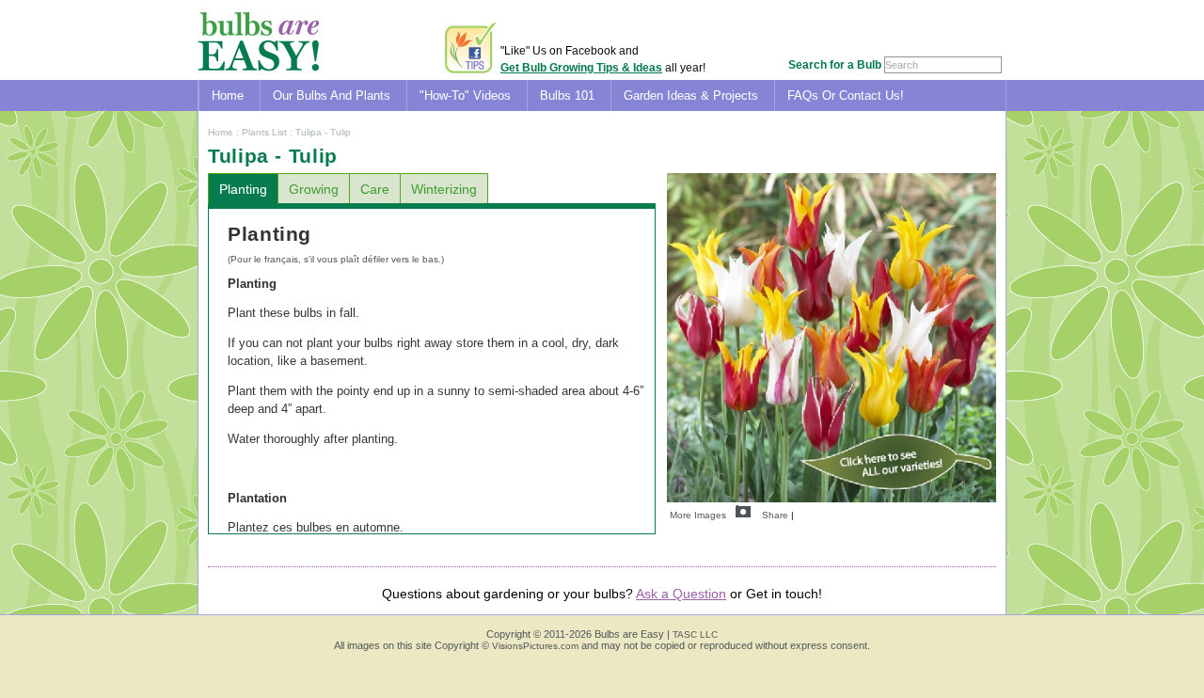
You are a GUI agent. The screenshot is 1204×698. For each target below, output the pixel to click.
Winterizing (444, 189)
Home (228, 95)
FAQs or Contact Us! (845, 95)
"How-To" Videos (465, 95)
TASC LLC (695, 634)
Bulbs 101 (567, 95)
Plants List (264, 132)
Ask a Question (681, 593)
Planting (243, 189)
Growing (314, 189)
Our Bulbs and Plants (331, 95)
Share (775, 515)
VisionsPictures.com (535, 646)
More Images (698, 515)
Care (374, 189)
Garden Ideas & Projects (691, 95)
